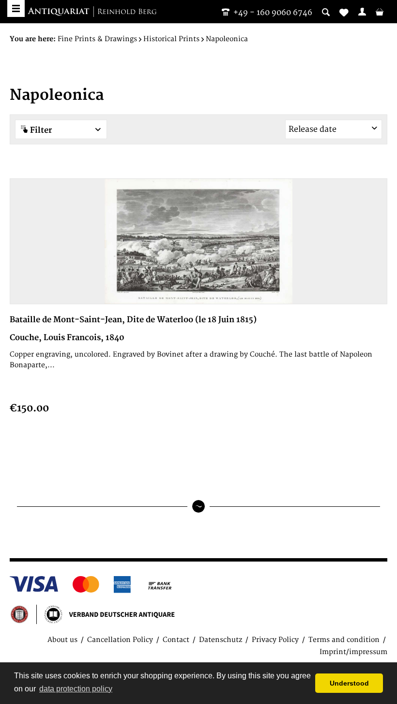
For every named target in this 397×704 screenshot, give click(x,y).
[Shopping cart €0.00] (379, 11)
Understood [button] (349, 683)
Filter (40, 130)
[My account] (362, 11)
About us (62, 640)
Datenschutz (220, 640)
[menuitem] (362, 11)
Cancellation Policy (120, 640)
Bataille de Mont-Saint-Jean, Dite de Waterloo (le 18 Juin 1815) (133, 320)
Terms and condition (344, 640)
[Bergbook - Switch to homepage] (92, 12)
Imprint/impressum (353, 652)
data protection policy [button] (75, 689)
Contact (176, 640)
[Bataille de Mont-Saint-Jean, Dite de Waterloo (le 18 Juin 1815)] (198, 241)
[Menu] (16, 8)
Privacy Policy (275, 640)
